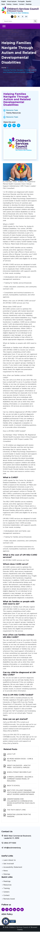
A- (19, 16)
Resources (7, 885)
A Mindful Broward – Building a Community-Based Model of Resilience (20, 779)
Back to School (13, 785)
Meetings (29, 4)
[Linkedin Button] (14, 909)
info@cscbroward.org (12, 848)
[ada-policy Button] (8, 921)
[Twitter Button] (10, 909)
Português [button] (21, 1)
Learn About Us (9, 860)
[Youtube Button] (18, 909)
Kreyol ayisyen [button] (12, 1)
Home (3, 67)
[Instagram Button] (7, 909)
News (3, 4)
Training (8, 4)
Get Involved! (8, 863)
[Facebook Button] (3, 909)
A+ (26, 16)
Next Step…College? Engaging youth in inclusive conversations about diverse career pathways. (21, 792)
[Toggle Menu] (4, 26)
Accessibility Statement (12, 867)
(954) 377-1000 (10, 843)
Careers (15, 4)
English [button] (3, 1)
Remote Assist (9, 899)
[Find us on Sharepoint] (22, 909)
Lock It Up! (11, 754)
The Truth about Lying (16, 810)
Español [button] (28, 1)
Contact (21, 4)
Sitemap (6, 874)
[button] (12, 16)
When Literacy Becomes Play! (19, 772)
